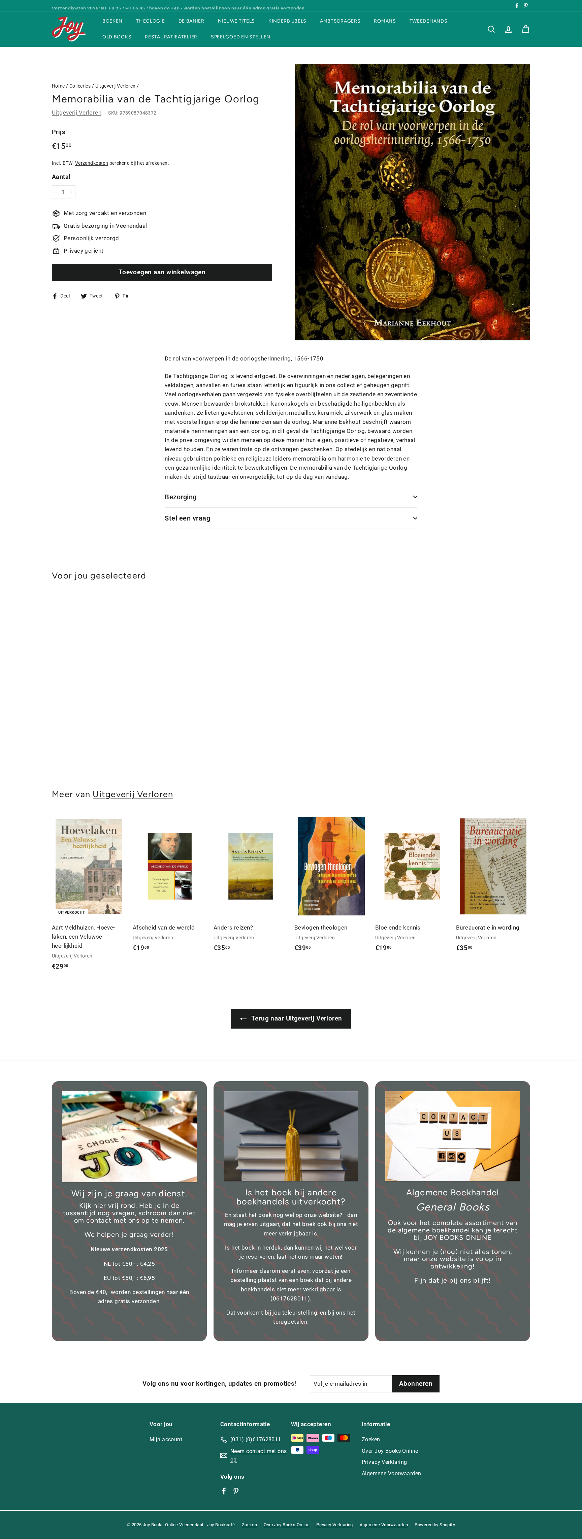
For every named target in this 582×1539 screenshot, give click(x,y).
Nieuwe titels (236, 21)
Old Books (116, 37)
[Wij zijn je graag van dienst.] (129, 1136)
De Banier (191, 21)
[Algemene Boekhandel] (452, 1136)
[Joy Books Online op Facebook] (223, 1490)
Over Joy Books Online (390, 1451)
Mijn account (166, 1439)
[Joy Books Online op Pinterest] (235, 1490)
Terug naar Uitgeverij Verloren (295, 1018)
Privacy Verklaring (384, 1462)
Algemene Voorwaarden (391, 1473)
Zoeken (371, 1439)
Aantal (61, 176)
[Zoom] (412, 202)
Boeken (112, 21)
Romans (385, 21)
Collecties (80, 86)
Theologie (150, 21)
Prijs (58, 131)
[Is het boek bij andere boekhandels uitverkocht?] (291, 1136)
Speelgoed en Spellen (240, 37)
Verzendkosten (91, 163)
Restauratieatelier (171, 37)
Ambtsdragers (340, 21)
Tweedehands (429, 21)
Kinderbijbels (287, 21)
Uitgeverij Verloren (115, 86)
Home (58, 86)
